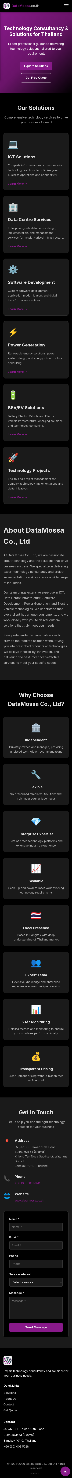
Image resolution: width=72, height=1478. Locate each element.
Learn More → (17, 183)
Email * (14, 1237)
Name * (14, 1219)
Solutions (9, 1392)
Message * (16, 1293)
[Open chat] (65, 1471)
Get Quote (10, 1410)
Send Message (36, 1327)
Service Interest (20, 1274)
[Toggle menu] (66, 5)
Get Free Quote (36, 77)
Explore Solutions (36, 66)
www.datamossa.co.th (29, 1200)
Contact (8, 1404)
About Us (9, 1398)
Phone (13, 1256)
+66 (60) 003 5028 (27, 1183)
